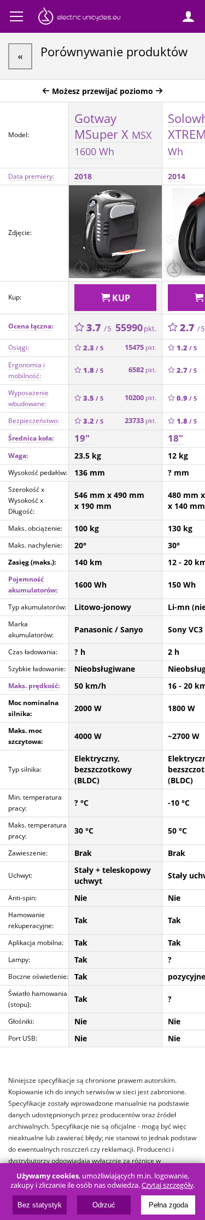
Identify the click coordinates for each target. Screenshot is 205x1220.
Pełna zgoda (168, 1205)
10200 (140, 397)
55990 (135, 327)
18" (175, 438)
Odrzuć (103, 1205)
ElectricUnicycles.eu (79, 17)
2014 (176, 176)
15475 (140, 347)
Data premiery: (31, 176)
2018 (83, 176)
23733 (140, 420)
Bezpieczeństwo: (33, 421)
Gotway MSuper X (112, 134)
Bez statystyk (39, 1205)
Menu (16, 16)
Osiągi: (18, 347)
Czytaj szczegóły (167, 1185)
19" (82, 438)
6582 (142, 369)
